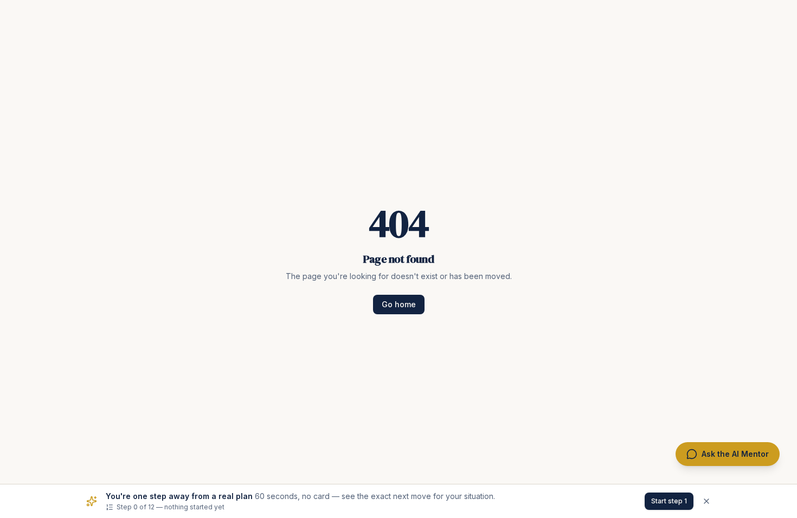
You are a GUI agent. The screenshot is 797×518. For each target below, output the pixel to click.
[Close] (706, 501)
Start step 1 (669, 501)
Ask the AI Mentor (735, 453)
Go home (399, 304)
